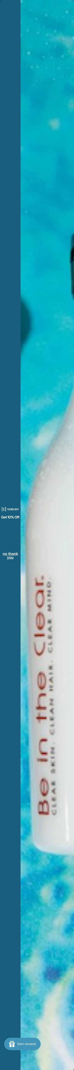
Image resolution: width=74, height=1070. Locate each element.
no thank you (10, 554)
